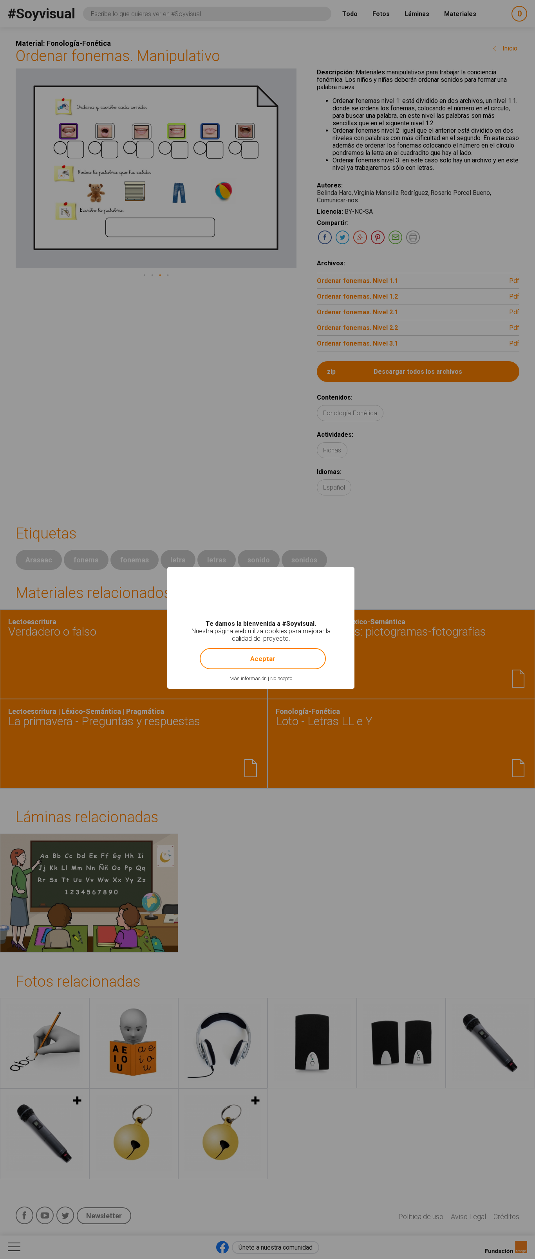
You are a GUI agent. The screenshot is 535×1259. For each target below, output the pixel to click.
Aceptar (262, 659)
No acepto (281, 678)
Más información (248, 678)
